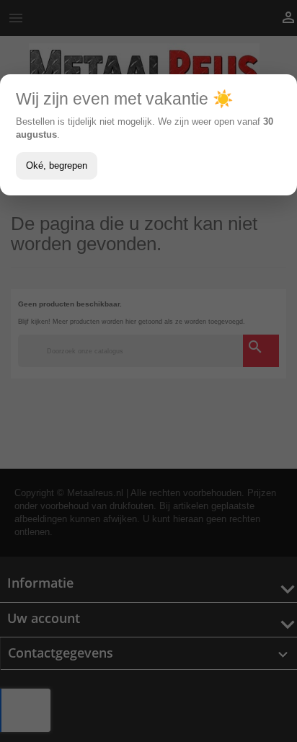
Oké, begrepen (56, 165)
